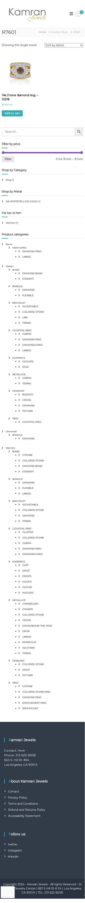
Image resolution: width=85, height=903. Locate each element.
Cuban (26, 333)
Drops (26, 576)
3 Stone (27, 454)
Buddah (27, 394)
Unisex (9, 266)
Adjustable (30, 306)
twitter (12, 844)
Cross (26, 399)
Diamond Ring (31, 251)
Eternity (28, 278)
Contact (13, 791)
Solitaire (28, 647)
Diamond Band (32, 273)
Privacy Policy (17, 797)
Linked (26, 256)
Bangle (17, 286)
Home (42, 31)
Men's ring (19, 247)
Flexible (28, 295)
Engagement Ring (34, 702)
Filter (8, 159)
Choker (27, 609)
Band (16, 269)
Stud (25, 366)
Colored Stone (33, 311)
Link (25, 317)
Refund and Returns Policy (26, 810)
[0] (78, 14)
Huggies (27, 361)
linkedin (13, 856)
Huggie (27, 587)
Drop (26, 570)
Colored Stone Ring (36, 691)
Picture (27, 410)
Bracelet (18, 302)
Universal (11, 431)
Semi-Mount (30, 708)
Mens (9, 244)
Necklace (19, 374)
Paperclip (29, 642)
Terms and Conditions (23, 803)
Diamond (28, 289)
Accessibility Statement (24, 816)
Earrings (18, 357)
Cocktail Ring (22, 330)
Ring (8, 179)
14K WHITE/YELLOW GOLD (21, 201)
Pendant (18, 390)
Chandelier (30, 603)
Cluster (27, 532)
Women (10, 222)
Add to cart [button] (12, 113)
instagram (15, 850)
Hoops (27, 581)
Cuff (25, 565)
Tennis (26, 322)
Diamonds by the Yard (37, 625)
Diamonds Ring (32, 344)
